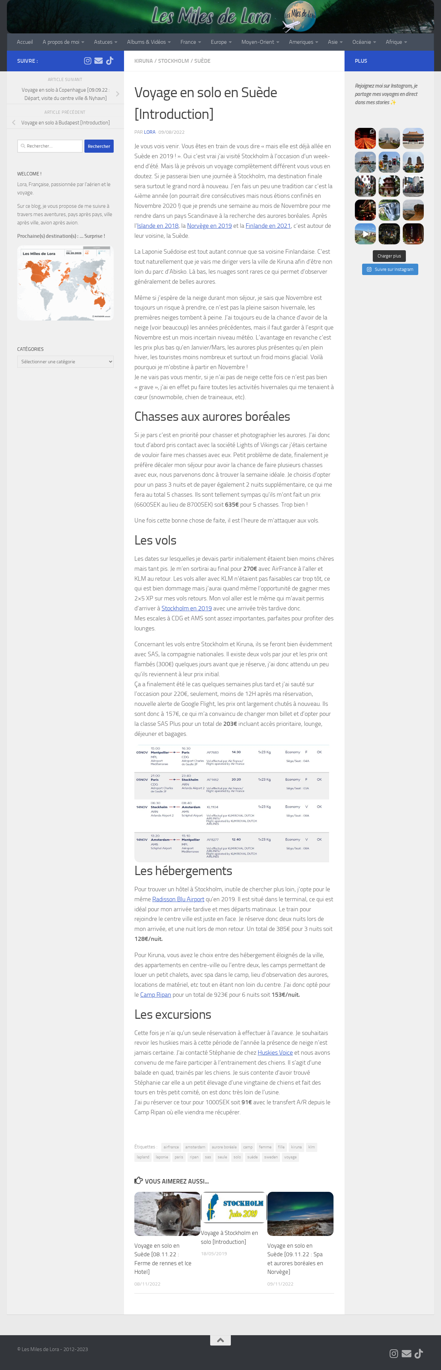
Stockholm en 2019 (187, 608)
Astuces (103, 42)
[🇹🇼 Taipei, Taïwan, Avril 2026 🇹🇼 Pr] (389, 233)
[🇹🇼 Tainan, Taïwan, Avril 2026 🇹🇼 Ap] (413, 185)
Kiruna (143, 61)
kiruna (296, 1147)
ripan (194, 1157)
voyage (290, 1157)
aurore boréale (224, 1147)
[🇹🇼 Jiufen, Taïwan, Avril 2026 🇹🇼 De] (365, 210)
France (188, 42)
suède (252, 1157)
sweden (271, 1157)
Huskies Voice (275, 1052)
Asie (333, 42)
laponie (162, 1157)
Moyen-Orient (258, 42)
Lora (149, 132)
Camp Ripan (155, 994)
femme (265, 1147)
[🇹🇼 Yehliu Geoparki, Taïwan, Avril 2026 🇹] (413, 210)
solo (237, 1157)
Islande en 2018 (157, 226)
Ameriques (301, 42)
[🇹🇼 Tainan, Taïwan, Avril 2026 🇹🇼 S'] (365, 185)
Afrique (394, 42)
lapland (143, 1157)
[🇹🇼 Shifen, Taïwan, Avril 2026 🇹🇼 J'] (389, 210)
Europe (219, 42)
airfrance (171, 1147)
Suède (202, 61)
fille (281, 1147)
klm (311, 1147)
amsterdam (195, 1147)
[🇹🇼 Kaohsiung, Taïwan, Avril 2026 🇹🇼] (365, 138)
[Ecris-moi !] (98, 61)
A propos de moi (61, 42)
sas (208, 1157)
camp (248, 1147)
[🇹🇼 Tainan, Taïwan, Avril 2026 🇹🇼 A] (389, 185)
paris (179, 1157)
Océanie (361, 42)
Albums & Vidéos (146, 42)
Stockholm (173, 61)
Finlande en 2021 (268, 226)
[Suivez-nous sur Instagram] (87, 61)
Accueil (25, 42)
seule (222, 1157)
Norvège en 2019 (209, 226)
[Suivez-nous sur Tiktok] (109, 61)
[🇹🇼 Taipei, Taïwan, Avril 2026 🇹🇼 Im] (413, 233)
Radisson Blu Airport (178, 899)
